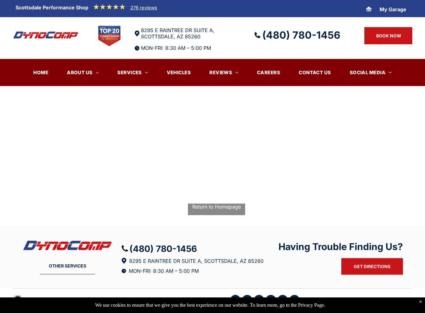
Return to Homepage (216, 207)
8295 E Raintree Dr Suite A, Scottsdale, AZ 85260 (196, 261)
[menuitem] (41, 72)
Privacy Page (311, 305)
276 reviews (143, 8)
